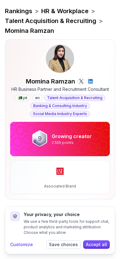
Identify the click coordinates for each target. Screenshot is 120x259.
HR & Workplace (65, 11)
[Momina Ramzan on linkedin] (90, 81)
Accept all (96, 244)
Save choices (63, 244)
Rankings (18, 11)
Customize (21, 244)
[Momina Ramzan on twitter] (81, 81)
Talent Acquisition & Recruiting (50, 21)
